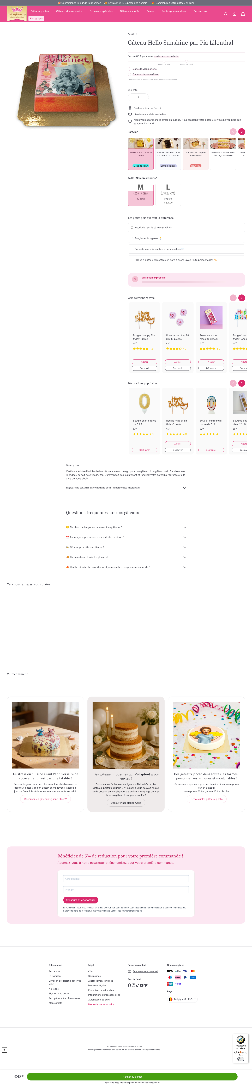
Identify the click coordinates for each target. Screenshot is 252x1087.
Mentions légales (97, 985)
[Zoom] (65, 89)
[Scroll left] (233, 297)
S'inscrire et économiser (80, 900)
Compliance (94, 976)
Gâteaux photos (40, 11)
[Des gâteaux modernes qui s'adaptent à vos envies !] (126, 735)
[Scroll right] (241, 297)
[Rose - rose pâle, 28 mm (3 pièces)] (178, 329)
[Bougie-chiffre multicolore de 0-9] (211, 414)
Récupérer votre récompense (64, 998)
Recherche (54, 971)
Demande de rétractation (101, 1004)
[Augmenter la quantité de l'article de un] (145, 97)
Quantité (132, 89)
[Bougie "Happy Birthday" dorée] (144, 329)
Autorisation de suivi (99, 999)
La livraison (55, 976)
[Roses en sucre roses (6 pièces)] (211, 329)
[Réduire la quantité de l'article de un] (132, 97)
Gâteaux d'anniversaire (69, 11)
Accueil (131, 34)
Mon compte (55, 1002)
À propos (54, 988)
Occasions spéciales (101, 11)
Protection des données (101, 990)
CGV (90, 971)
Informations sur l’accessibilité (104, 994)
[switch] (240, 1059)
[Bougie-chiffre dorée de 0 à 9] (144, 414)
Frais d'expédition (128, 1082)
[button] (4, 1050)
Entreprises (36, 18)
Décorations (200, 11)
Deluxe (150, 11)
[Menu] (246, 1036)
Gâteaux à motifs (129, 11)
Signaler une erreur (59, 993)
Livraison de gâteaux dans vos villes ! (65, 982)
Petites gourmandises (174, 11)
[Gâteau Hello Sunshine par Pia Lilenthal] (25, 623)
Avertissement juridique (100, 980)
